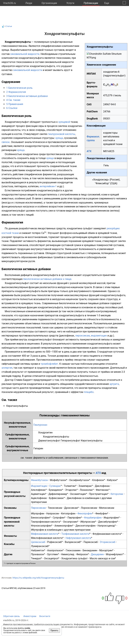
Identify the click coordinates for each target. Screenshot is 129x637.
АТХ (89, 151)
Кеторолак (117, 493)
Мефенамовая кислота (44, 533)
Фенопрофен (84, 513)
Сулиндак (55, 485)
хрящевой (64, 121)
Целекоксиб (38, 542)
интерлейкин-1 (48, 186)
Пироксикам (38, 507)
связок (6, 142)
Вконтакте (44, 616)
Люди (28, 3)
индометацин (99, 335)
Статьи (9, 26)
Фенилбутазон (39, 480)
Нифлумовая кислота (78, 537)
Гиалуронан (40, 424)
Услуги (70, 3)
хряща (59, 137)
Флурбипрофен (93, 517)
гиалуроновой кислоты (61, 134)
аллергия (7, 367)
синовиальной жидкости (24, 53)
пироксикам (82, 335)
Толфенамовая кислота (75, 533)
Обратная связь (11, 616)
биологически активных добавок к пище (47, 279)
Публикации (91, 3)
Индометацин (39, 485)
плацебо (89, 392)
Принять (54, 630)
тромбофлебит (49, 363)
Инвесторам (29, 616)
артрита (114, 383)
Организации (49, 3)
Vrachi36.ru (9, 3)
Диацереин (97, 554)
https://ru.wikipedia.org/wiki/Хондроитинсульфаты (38, 577)
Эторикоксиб (107, 542)
